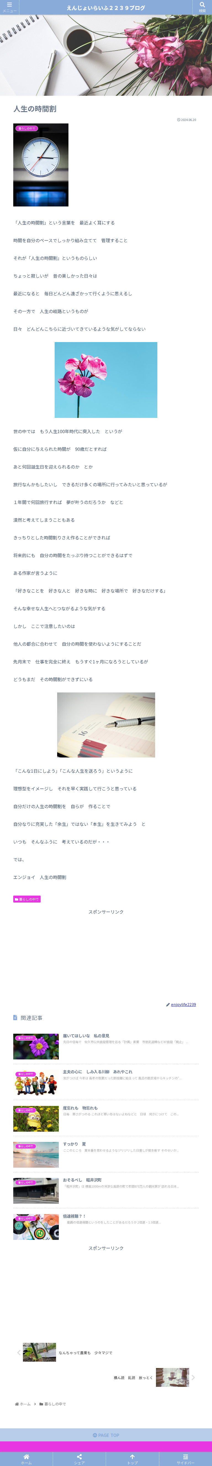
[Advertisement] (106, 954)
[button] (196, 860)
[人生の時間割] (130, 988)
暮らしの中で (28, 899)
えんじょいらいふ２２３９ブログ (106, 7)
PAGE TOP (108, 1435)
